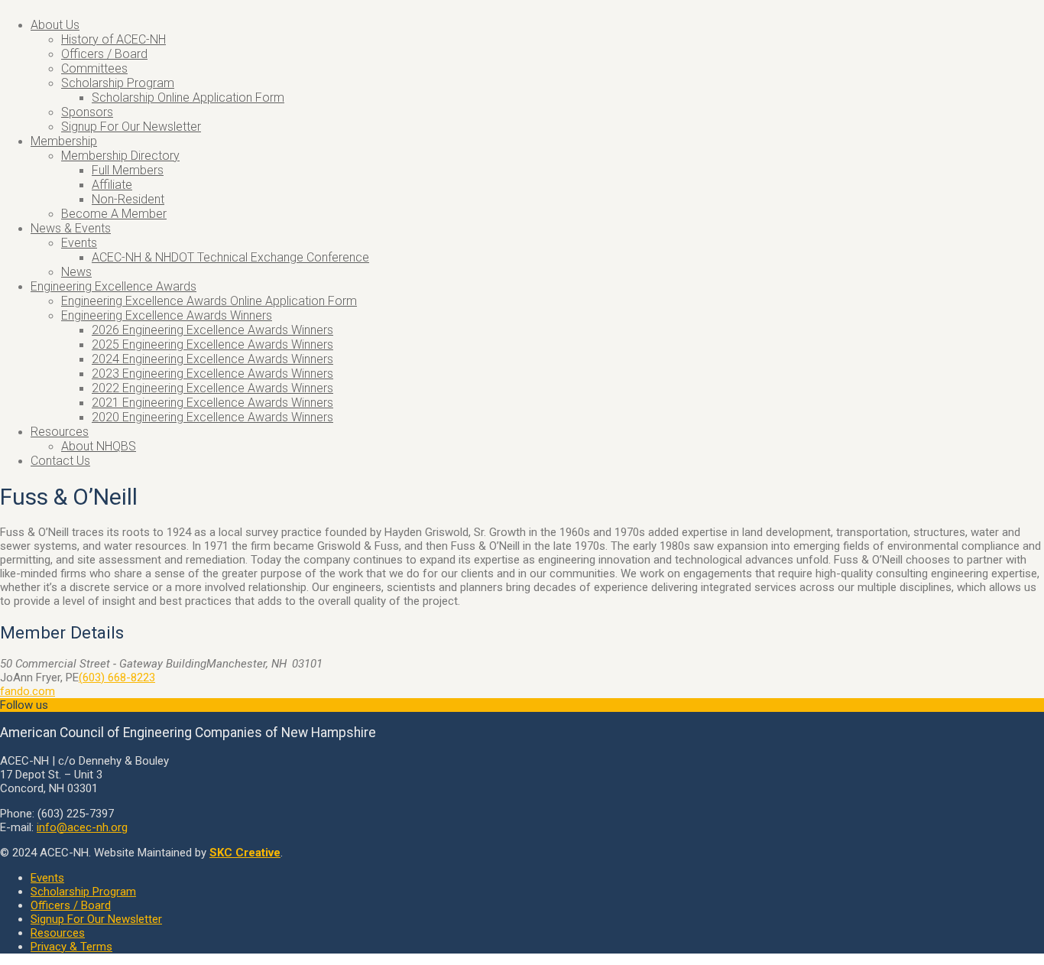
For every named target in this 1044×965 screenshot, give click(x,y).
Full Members (128, 170)
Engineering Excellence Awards (113, 286)
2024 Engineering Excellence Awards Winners (212, 359)
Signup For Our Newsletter (131, 126)
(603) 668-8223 (117, 677)
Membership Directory (120, 155)
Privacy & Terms (71, 947)
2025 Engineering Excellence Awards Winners (212, 344)
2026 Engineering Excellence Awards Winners (212, 330)
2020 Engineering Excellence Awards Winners (212, 417)
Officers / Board (104, 54)
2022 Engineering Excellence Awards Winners (212, 388)
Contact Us (60, 460)
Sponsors (87, 112)
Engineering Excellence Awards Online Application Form (209, 301)
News (76, 272)
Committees (94, 68)
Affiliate (112, 184)
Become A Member (114, 213)
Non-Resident (128, 199)
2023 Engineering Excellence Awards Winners (212, 373)
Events (79, 243)
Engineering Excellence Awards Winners (166, 315)
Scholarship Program (117, 83)
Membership (64, 141)
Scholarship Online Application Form (188, 97)
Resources (60, 431)
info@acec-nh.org (82, 827)
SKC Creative (244, 852)
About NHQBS (98, 446)
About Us (55, 25)
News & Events (71, 228)
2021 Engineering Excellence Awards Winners (212, 402)
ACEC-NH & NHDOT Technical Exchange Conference (230, 257)
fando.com (27, 691)
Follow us (24, 705)
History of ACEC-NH (113, 39)
